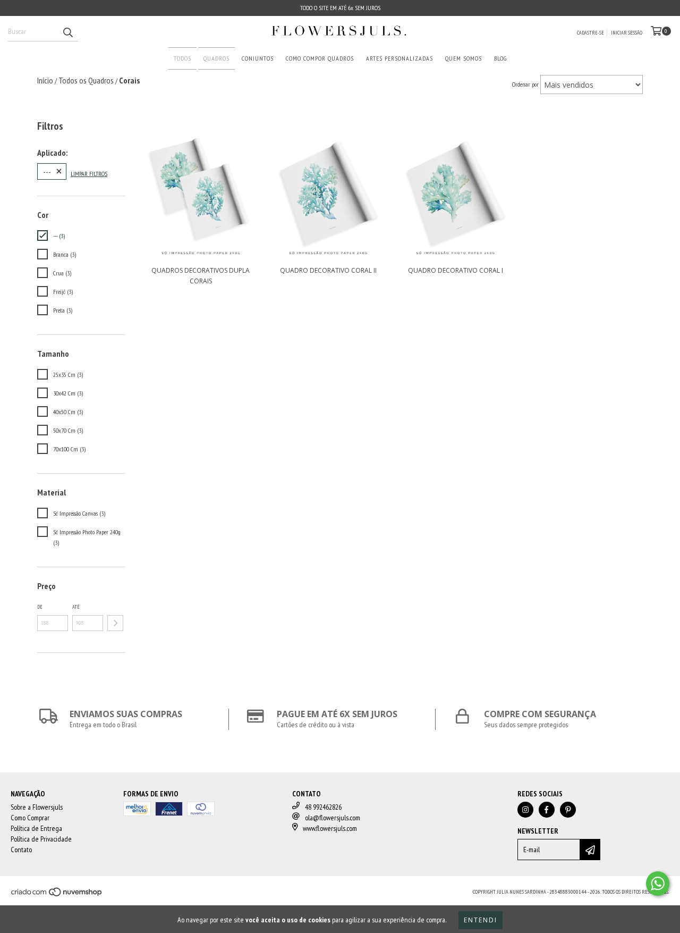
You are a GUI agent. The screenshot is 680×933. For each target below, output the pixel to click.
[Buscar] (67, 31)
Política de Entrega (36, 828)
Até (76, 606)
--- (47, 171)
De (39, 606)
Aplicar (115, 623)
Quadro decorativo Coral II (328, 270)
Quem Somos (463, 58)
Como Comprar (30, 817)
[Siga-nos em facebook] (547, 810)
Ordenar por (525, 84)
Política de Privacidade (41, 839)
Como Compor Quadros (320, 58)
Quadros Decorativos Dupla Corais (200, 275)
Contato (21, 849)
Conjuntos (258, 58)
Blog (500, 58)
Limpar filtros (89, 174)
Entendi (480, 919)
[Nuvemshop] (57, 895)
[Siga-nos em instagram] (525, 810)
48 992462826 (323, 807)
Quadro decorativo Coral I (455, 270)
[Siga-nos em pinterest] (568, 810)
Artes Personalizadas (399, 58)
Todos (182, 58)
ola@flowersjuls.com (332, 817)
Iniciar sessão (626, 32)
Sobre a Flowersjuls (37, 807)
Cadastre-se (590, 32)
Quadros (216, 58)
